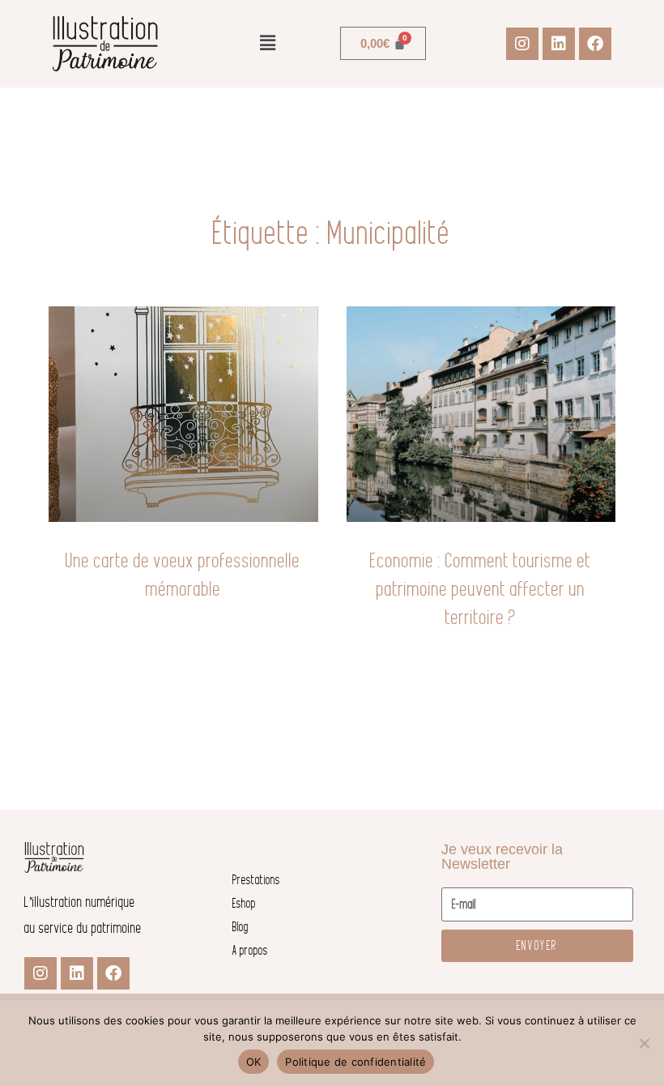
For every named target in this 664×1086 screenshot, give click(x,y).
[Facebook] (595, 44)
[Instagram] (522, 44)
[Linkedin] (559, 44)
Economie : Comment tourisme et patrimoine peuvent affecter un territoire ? (480, 588)
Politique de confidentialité (355, 1061)
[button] (267, 43)
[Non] (644, 1043)
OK (254, 1061)
